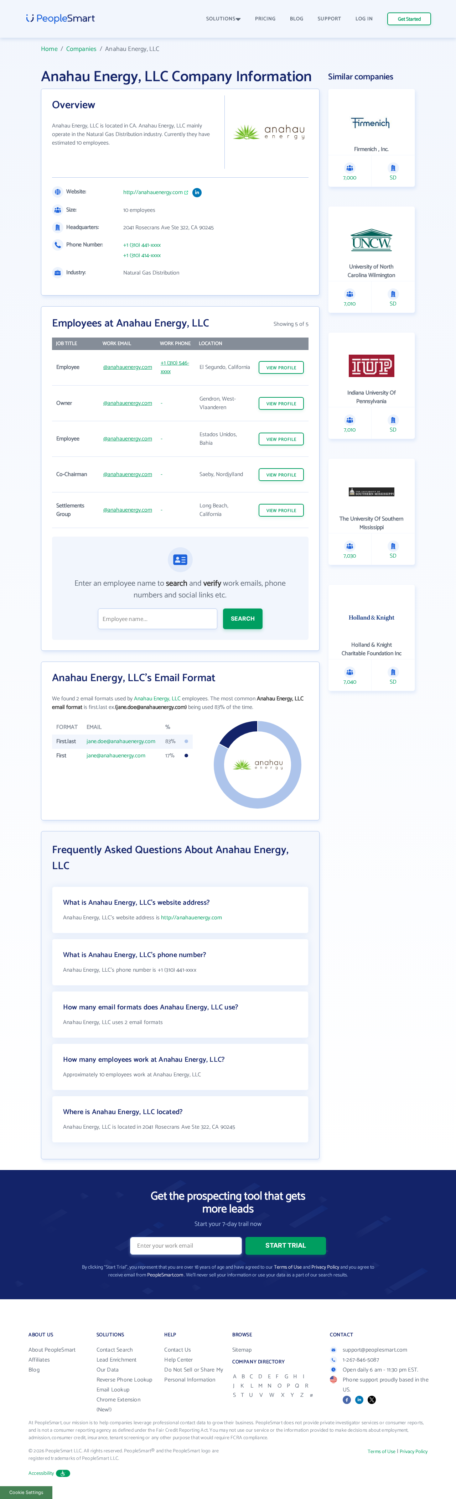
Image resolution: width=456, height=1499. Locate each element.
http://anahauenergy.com (153, 192)
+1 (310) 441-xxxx (142, 245)
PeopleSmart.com (165, 1275)
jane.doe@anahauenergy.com (121, 741)
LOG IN (364, 19)
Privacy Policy (325, 1267)
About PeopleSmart (52, 1350)
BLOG (297, 19)
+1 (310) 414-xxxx (142, 255)
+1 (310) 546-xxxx (175, 367)
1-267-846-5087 (361, 1360)
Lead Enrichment (117, 1360)
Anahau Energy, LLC (157, 699)
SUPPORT (329, 19)
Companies (81, 49)
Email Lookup (113, 1390)
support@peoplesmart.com (375, 1350)
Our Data (108, 1370)
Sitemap (242, 1350)
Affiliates (39, 1360)
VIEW (281, 368)
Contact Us (177, 1350)
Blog (34, 1370)
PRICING (265, 19)
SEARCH (243, 618)
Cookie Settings (26, 1492)
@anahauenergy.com (127, 367)
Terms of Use (288, 1267)
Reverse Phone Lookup (124, 1380)
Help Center (178, 1360)
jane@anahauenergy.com (116, 756)
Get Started (409, 19)
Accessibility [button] (41, 1473)
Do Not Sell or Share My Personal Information (193, 1375)
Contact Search (115, 1350)
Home (49, 49)
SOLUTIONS (220, 19)
